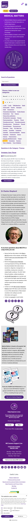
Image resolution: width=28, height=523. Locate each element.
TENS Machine (17, 105)
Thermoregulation (8, 120)
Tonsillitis (11, 130)
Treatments (13, 134)
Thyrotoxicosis (17, 126)
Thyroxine (5, 128)
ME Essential (21, 350)
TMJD (23, 105)
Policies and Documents (14, 479)
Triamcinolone (12, 136)
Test (12, 113)
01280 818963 (19, 429)
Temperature (10, 109)
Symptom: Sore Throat (8, 152)
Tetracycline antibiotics (9, 116)
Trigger (20, 138)
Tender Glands (21, 111)
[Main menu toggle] (26, 5)
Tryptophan (12, 141)
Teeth (4, 109)
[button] (14, 520)
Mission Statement (14, 477)
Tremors (5, 136)
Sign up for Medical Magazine (14, 397)
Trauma (23, 132)
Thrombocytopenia (20, 122)
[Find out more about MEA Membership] (2, 156)
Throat (22, 120)
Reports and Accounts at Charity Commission (14, 482)
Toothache (18, 130)
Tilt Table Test (18, 128)
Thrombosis (16, 124)
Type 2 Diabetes (17, 143)
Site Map (14, 486)
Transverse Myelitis (14, 132)
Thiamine (16, 120)
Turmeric (18, 141)
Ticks (11, 128)
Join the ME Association (11, 276)
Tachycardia (6, 107)
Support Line (13, 11)
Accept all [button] (7, 516)
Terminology (6, 113)
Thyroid (23, 124)
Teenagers (19, 107)
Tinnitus (5, 130)
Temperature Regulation (9, 111)
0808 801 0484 (14, 448)
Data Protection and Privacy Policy (14, 484)
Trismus (5, 141)
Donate (6, 11)
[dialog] (14, 508)
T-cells (9, 105)
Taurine (13, 107)
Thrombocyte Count (8, 122)
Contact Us (14, 488)
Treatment (5, 134)
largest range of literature (16, 261)
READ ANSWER (8, 180)
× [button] (26, 495)
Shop (19, 424)
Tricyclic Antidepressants (9, 138)
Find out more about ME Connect (14, 459)
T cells (4, 105)
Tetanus (17, 113)
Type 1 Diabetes (7, 143)
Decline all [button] (20, 516)
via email (12, 297)
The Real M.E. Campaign (9, 118)
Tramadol (5, 132)
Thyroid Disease (7, 126)
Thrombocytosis (7, 124)
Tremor (19, 134)
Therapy (19, 118)
